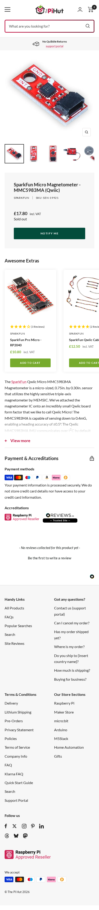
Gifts (58, 756)
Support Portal (16, 800)
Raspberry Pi (64, 703)
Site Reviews (14, 643)
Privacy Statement (19, 730)
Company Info (16, 756)
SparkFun (18, 381)
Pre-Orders (14, 721)
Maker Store (64, 712)
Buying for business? (70, 679)
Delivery (11, 703)
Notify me (50, 233)
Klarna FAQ (14, 774)
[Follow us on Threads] (7, 835)
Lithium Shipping (18, 712)
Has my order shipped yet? (71, 634)
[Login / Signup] (80, 9)
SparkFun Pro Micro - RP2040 (25, 342)
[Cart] (90, 9)
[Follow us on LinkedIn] (41, 826)
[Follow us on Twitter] (14, 826)
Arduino (60, 730)
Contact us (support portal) (70, 611)
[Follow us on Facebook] (6, 826)
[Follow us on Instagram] (24, 826)
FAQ (8, 765)
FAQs (9, 617)
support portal (54, 46)
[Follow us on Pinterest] (33, 826)
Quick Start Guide (19, 782)
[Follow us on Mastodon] (25, 835)
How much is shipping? (72, 670)
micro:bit (61, 721)
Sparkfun (21, 197)
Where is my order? (69, 646)
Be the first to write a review (49, 558)
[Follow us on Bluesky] (16, 835)
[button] (49, 557)
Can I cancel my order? (71, 623)
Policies (11, 738)
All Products (14, 608)
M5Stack (61, 738)
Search (10, 634)
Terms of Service (17, 747)
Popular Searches (18, 625)
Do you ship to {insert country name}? (71, 658)
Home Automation (69, 747)
